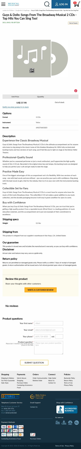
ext (53, 336)
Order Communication (40, 378)
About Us (51, 380)
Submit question (34, 362)
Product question (25, 342)
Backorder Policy (69, 378)
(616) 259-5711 (9, 408)
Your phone (27, 336)
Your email (28, 330)
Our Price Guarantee (8, 380)
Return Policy (68, 380)
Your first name (26, 323)
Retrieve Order (37, 380)
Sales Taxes (4, 383)
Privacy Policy (68, 385)
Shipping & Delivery (7, 378)
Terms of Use (68, 383)
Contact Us (52, 383)
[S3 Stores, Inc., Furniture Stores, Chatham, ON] (66, 409)
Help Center (52, 378)
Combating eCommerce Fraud (11, 439)
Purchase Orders (22, 383)
